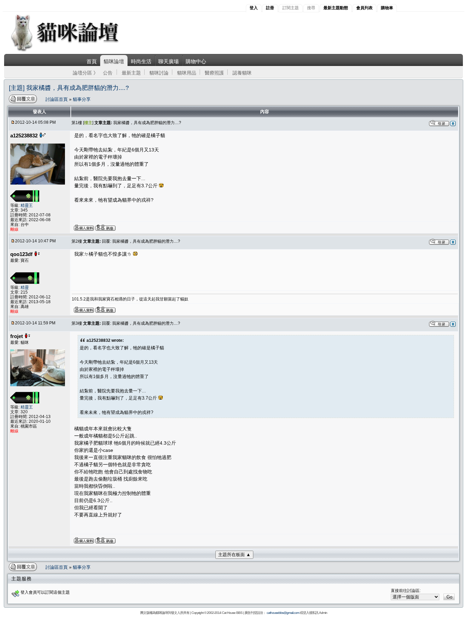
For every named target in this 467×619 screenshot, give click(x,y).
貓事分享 (82, 99)
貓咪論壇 (114, 61)
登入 (254, 7)
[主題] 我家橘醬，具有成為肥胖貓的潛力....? (69, 87)
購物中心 (196, 61)
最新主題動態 (335, 7)
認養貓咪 (242, 73)
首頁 (91, 61)
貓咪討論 (159, 73)
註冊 (270, 7)
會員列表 (364, 7)
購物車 (387, 7)
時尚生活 (141, 61)
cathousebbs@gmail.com (283, 613)
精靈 (25, 287)
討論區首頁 (57, 99)
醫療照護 (214, 73)
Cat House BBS (232, 613)
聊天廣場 (168, 61)
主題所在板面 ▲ (234, 554)
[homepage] (74, 51)
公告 (107, 73)
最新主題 (131, 73)
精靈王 (27, 205)
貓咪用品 (186, 73)
